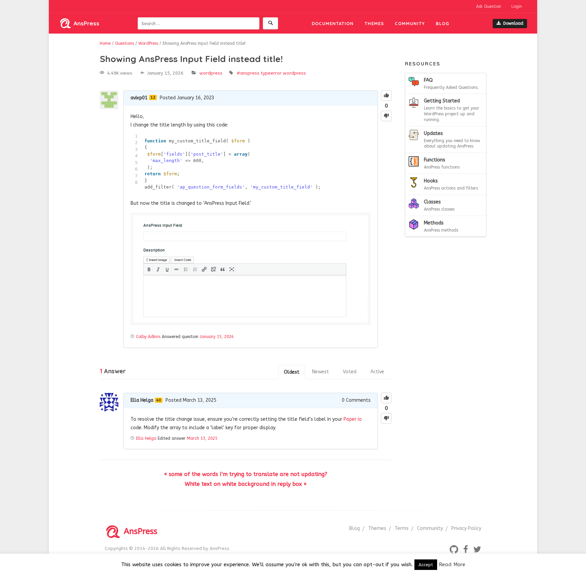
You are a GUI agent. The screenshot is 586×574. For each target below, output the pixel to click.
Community (410, 23)
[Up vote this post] (386, 96)
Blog (442, 23)
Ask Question (488, 6)
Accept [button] (425, 564)
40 (158, 400)
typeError (271, 73)
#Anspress (248, 73)
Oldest (291, 372)
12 (153, 97)
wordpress (294, 73)
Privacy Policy (466, 528)
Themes (374, 23)
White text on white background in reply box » (246, 484)
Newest (320, 372)
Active (377, 372)
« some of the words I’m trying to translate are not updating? (245, 474)
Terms (402, 528)
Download (513, 23)
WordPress (210, 73)
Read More (452, 564)
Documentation (333, 23)
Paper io (353, 419)
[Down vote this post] (386, 116)
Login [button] (516, 6)
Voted (349, 372)
